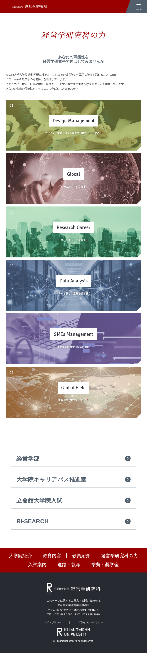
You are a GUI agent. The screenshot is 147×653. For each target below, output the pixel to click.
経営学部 (27, 458)
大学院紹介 (20, 555)
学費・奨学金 (105, 564)
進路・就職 (68, 564)
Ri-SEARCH (32, 521)
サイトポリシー (52, 622)
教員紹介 (81, 555)
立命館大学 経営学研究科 (26, 6)
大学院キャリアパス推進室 (51, 479)
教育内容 (52, 555)
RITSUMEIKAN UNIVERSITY (73, 632)
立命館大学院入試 (39, 500)
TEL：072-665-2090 (59, 614)
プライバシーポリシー (90, 622)
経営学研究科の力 (119, 555)
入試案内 (37, 564)
